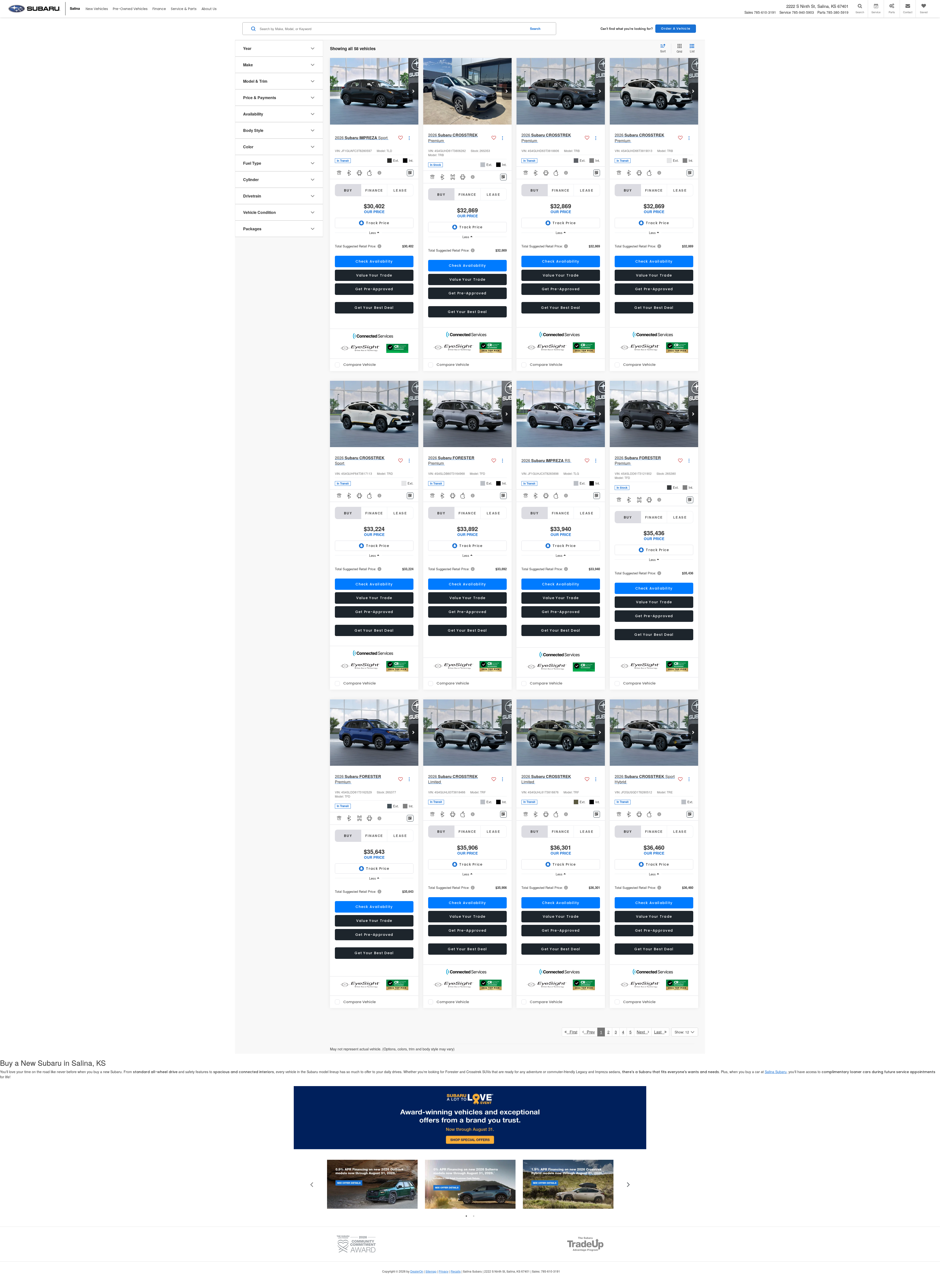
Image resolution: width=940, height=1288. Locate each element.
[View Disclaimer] (380, 173)
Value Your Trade (374, 275)
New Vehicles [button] (97, 8)
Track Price (377, 222)
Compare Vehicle (359, 364)
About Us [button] (209, 8)
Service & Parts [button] (184, 8)
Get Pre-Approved (374, 289)
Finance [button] (159, 8)
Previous (311, 1184)
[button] (413, 91)
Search (535, 28)
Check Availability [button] (374, 261)
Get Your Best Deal (374, 307)
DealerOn (416, 1271)
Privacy (443, 1271)
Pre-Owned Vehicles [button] (130, 8)
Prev (589, 1032)
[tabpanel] (372, 1184)
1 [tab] (466, 1216)
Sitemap (430, 1271)
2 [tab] (473, 1216)
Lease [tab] (400, 190)
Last (659, 1032)
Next (642, 1032)
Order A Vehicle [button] (676, 28)
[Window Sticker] (410, 173)
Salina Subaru (776, 1071)
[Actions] (409, 138)
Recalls (456, 1271)
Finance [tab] (374, 190)
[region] (374, 245)
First (572, 1032)
